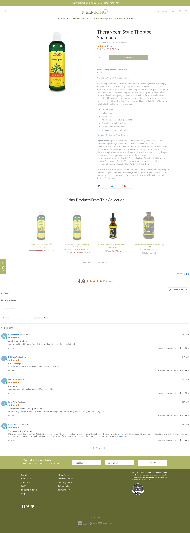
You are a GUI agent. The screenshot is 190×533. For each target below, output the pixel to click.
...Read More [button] (123, 436)
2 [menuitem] (93, 448)
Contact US (26, 478)
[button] (13, 348)
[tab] (178, 289)
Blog (23, 493)
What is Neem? (63, 18)
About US (25, 482)
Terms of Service (65, 478)
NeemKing (97, 517)
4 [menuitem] (99, 448)
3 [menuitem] (96, 448)
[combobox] (15, 318)
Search (24, 475)
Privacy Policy (64, 489)
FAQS (23, 486)
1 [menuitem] (90, 448)
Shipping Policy (65, 482)
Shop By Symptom (103, 18)
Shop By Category (81, 18)
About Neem (63, 475)
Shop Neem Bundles (125, 18)
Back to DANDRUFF (97, 262)
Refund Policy (64, 486)
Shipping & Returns (29, 489)
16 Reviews (113, 46)
